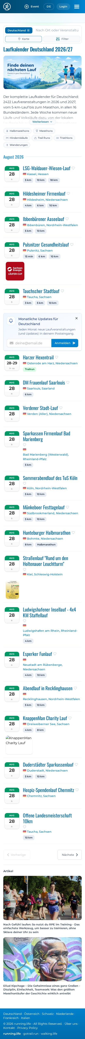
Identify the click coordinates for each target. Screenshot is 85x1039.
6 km (40, 205)
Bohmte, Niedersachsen (45, 538)
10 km (41, 180)
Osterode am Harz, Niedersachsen (52, 363)
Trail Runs (44, 137)
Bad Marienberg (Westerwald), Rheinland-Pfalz (46, 457)
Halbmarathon (46, 544)
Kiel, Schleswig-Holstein (45, 574)
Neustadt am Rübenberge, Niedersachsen (43, 667)
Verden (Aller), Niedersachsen (49, 414)
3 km (28, 303)
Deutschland (12, 1014)
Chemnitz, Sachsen (41, 796)
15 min (29, 256)
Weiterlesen (40, 121)
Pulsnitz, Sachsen (40, 250)
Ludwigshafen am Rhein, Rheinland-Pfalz (50, 633)
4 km (28, 205)
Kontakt (9, 1028)
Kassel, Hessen (38, 174)
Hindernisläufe (19, 137)
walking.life (49, 1033)
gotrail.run (30, 1033)
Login (63, 6)
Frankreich (11, 1018)
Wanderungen (19, 144)
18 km (54, 180)
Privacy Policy (27, 1028)
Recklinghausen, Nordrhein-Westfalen (51, 699)
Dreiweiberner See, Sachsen (48, 724)
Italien (25, 1018)
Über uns (71, 1024)
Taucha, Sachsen (39, 297)
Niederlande (64, 1014)
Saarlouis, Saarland (41, 388)
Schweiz (48, 1014)
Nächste (68, 855)
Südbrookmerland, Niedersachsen (52, 513)
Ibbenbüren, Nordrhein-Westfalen (52, 225)
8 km (28, 544)
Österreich (31, 1014)
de (49, 6)
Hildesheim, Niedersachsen (47, 200)
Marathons (46, 130)
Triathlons (66, 137)
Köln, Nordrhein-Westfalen (47, 488)
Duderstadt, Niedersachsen (47, 770)
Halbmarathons (19, 130)
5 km (28, 180)
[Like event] (73, 168)
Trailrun (29, 369)
